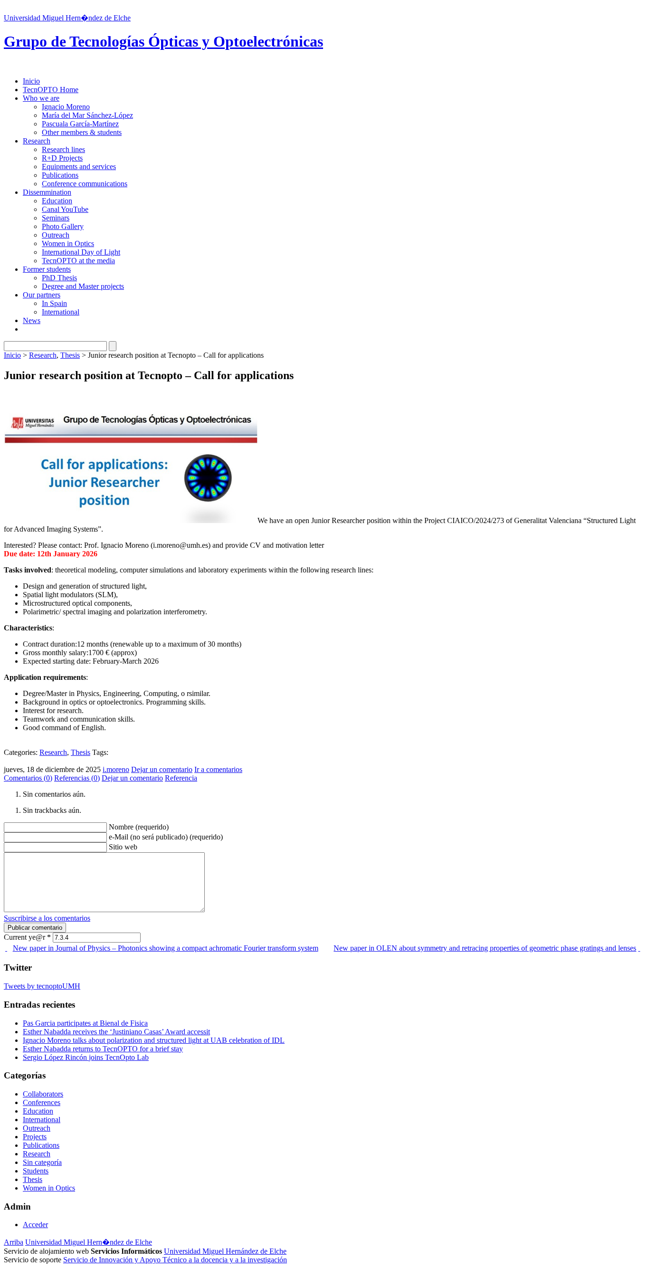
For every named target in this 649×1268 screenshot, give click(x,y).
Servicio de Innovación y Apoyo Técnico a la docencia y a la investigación (175, 1260)
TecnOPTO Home (50, 90)
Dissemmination (47, 192)
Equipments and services (79, 166)
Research (36, 141)
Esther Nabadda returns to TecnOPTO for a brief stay (103, 1049)
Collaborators (43, 1094)
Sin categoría (42, 1162)
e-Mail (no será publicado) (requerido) (166, 837)
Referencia (181, 778)
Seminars (55, 218)
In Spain (54, 303)
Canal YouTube (65, 209)
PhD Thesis (59, 278)
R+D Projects (62, 158)
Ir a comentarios (218, 769)
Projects (35, 1137)
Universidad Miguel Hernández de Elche (225, 1251)
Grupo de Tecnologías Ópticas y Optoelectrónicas (163, 41)
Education (57, 201)
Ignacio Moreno (66, 107)
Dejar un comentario (161, 769)
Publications (60, 175)
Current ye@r (27, 937)
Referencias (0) (77, 778)
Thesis (70, 355)
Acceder (35, 1224)
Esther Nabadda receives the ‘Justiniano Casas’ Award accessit (116, 1032)
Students (35, 1171)
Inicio (31, 81)
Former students (47, 269)
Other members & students (82, 132)
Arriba (13, 1242)
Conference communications (84, 184)
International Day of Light (81, 252)
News (31, 320)
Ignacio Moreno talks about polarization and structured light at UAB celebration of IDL (154, 1040)
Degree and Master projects (83, 286)
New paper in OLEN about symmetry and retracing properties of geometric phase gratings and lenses (485, 948)
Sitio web (123, 847)
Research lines (63, 149)
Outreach (55, 235)
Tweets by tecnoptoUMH (42, 986)
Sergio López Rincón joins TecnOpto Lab (86, 1057)
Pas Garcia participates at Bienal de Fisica (85, 1023)
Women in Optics (68, 243)
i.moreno (116, 769)
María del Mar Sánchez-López (87, 115)
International (60, 312)
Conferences (41, 1102)
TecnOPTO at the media (78, 261)
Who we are (41, 98)
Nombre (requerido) (139, 827)
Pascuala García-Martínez (80, 124)
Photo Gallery (63, 226)
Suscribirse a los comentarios (47, 918)
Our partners (41, 295)
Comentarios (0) (28, 778)
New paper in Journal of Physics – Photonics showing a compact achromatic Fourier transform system (165, 948)
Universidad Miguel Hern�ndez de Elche (67, 18)
